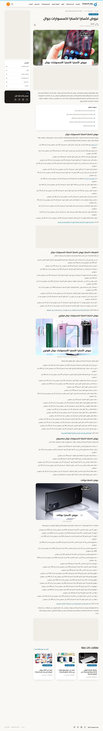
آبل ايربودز (94, 145)
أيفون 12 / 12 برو (89, 179)
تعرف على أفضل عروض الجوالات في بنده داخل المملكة (43, 671)
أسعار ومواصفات (45, 4)
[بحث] (12, 4)
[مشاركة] (34, 24)
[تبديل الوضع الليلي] (8, 4)
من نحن (22, 727)
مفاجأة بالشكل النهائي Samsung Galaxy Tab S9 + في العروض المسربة (89, 672)
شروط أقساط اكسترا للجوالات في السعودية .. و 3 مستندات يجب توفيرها (68, 310)
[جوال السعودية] (89, 4)
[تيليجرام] (15, 99)
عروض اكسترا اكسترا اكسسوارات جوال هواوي (83, 118)
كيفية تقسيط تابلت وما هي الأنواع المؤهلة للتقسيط (76, 433)
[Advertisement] (65, 78)
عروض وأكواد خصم (88, 11)
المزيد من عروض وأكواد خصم (41, 649)
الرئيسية (78, 4)
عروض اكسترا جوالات (89, 126)
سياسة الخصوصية (15, 727)
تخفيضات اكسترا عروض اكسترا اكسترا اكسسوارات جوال (81, 114)
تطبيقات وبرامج (55, 4)
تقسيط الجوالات (70, 4)
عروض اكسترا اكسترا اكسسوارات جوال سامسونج (82, 122)
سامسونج (37, 4)
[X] (27, 99)
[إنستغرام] (23, 99)
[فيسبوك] (19, 99)
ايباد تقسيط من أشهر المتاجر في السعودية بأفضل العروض (73, 604)
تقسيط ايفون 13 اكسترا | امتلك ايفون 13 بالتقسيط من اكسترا (76, 222)
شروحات (31, 4)
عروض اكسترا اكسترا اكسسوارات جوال (85, 110)
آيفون (62, 4)
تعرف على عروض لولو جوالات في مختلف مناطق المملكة (67, 671)
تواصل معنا (7, 727)
